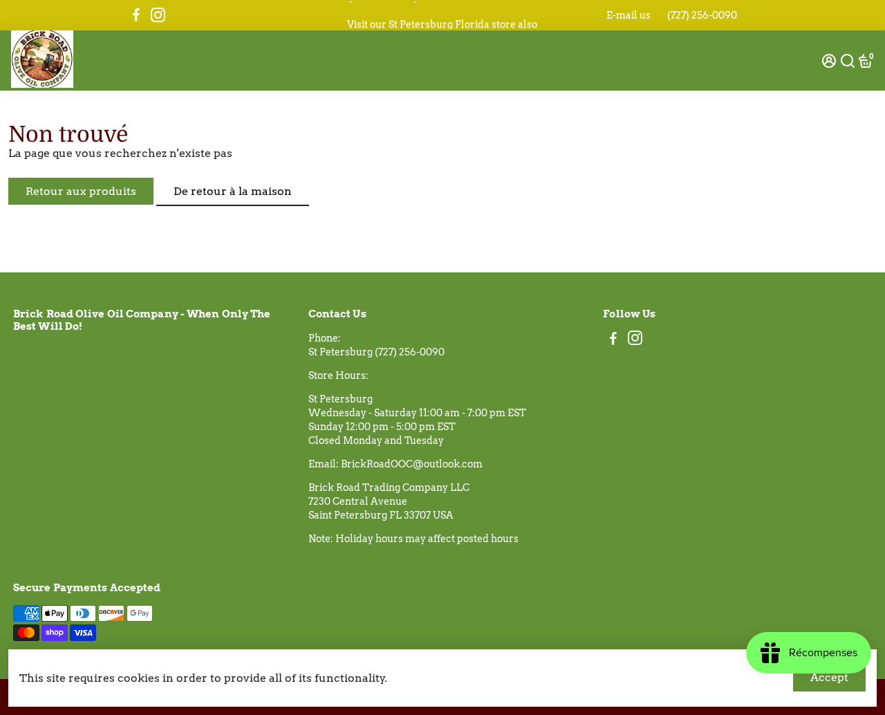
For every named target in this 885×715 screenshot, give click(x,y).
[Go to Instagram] (158, 15)
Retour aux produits (81, 191)
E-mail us (628, 15)
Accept (829, 677)
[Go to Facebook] (136, 15)
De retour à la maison (233, 191)
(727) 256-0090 (702, 15)
